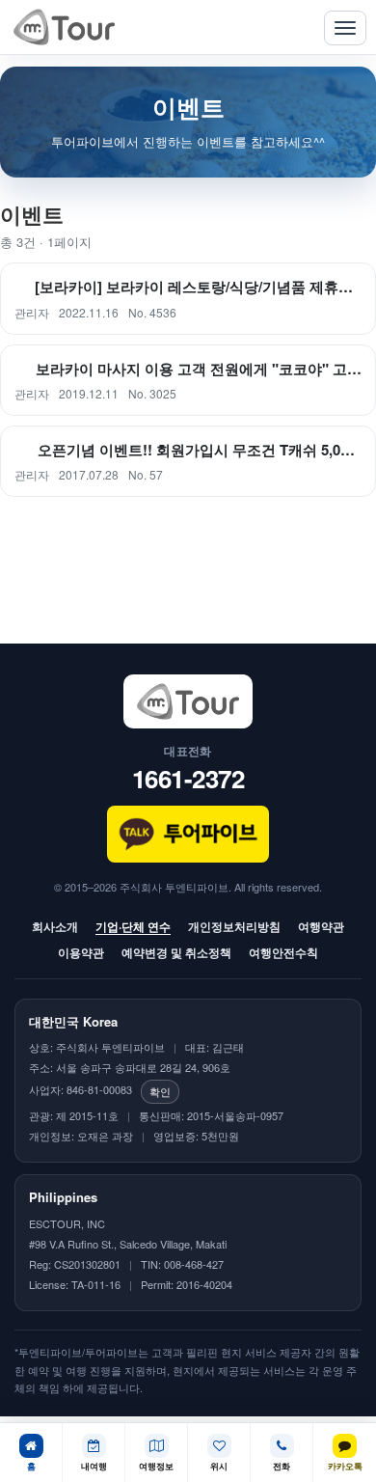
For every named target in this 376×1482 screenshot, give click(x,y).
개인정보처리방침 (234, 926)
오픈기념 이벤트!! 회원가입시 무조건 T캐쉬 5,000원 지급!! (200, 449)
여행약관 (321, 926)
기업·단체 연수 (133, 926)
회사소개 (55, 926)
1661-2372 (188, 778)
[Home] (64, 27)
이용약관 (81, 952)
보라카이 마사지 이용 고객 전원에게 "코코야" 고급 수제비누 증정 (199, 368)
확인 (160, 1091)
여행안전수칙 (283, 952)
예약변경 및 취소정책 (176, 952)
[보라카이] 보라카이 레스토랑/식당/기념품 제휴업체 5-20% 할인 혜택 (198, 286)
